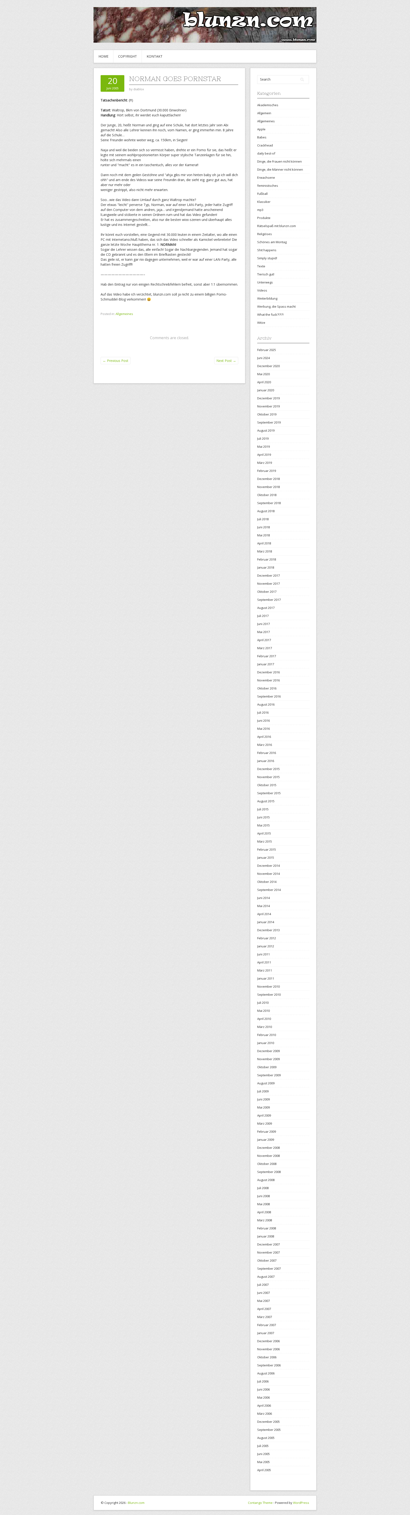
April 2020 (264, 382)
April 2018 (264, 543)
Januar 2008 (265, 1236)
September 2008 (269, 1172)
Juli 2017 (263, 616)
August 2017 (266, 608)
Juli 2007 (263, 1284)
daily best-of (266, 153)
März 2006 (264, 1413)
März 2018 (264, 551)
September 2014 (269, 890)
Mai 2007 (263, 1301)
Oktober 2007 (266, 1260)
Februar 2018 (266, 559)
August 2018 (266, 511)
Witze (261, 322)
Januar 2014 (265, 922)
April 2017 (264, 640)
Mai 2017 (263, 632)
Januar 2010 (265, 1043)
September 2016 (269, 696)
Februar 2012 (266, 938)
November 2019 (268, 406)
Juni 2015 (263, 817)
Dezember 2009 (268, 1051)
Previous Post (115, 360)
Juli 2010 (263, 1002)
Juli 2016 (263, 712)
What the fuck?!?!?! (270, 314)
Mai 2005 (263, 1462)
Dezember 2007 (268, 1244)
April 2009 (264, 1115)
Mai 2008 (263, 1204)
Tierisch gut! (265, 274)
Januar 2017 (265, 664)
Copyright (127, 56)
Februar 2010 (266, 1035)
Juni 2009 (263, 1099)
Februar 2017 (266, 656)
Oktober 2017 (266, 591)
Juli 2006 (263, 1381)
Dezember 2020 (268, 366)
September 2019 (269, 422)
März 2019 (264, 463)
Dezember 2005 (268, 1421)
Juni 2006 (263, 1389)
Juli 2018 (263, 519)
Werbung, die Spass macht (276, 306)
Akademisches (267, 105)
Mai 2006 (263, 1397)
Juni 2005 (263, 1454)
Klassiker (263, 202)
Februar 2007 (266, 1325)
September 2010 (269, 994)
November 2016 (268, 680)
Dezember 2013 (268, 930)
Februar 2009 (266, 1131)
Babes (261, 137)
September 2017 (269, 600)
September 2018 (269, 503)
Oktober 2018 (266, 495)
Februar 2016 (266, 753)
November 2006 (268, 1349)
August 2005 (266, 1438)
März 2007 (264, 1317)
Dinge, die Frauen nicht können (279, 161)
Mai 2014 (263, 906)
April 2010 (264, 1019)
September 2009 (269, 1075)
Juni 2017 (263, 624)
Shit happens (266, 250)
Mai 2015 (263, 825)
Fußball (262, 194)
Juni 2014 (263, 898)
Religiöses (264, 234)
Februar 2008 (266, 1228)
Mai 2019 (263, 446)
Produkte (263, 218)
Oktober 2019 (266, 414)
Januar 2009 (265, 1139)
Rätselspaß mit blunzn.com (276, 226)
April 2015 (264, 833)
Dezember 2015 (268, 769)
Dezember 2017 (268, 575)
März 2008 (264, 1220)
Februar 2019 (266, 471)
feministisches (267, 185)
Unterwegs (265, 282)
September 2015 (269, 793)
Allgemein (264, 113)
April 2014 (264, 914)
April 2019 (264, 454)
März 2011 (264, 970)
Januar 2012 (265, 946)
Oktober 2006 (266, 1357)
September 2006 (269, 1365)
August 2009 (266, 1083)
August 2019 (266, 430)
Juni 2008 (263, 1196)
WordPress (301, 1503)
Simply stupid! (267, 258)
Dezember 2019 (268, 398)
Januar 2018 (265, 567)
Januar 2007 (265, 1333)
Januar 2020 (265, 390)
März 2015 (264, 841)
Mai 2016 (263, 728)
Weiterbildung (267, 298)
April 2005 (264, 1470)
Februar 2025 (266, 350)
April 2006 (264, 1405)
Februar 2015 (266, 849)
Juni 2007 (263, 1293)
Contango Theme (260, 1503)
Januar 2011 (265, 978)
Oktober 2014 (266, 882)
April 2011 (264, 962)
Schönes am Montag (272, 242)
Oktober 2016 (266, 688)
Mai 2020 (263, 374)
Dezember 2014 (268, 865)
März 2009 (264, 1123)
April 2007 (264, 1309)
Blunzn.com (136, 1503)
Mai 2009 (263, 1107)
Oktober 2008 (266, 1164)
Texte (261, 266)
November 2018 (268, 487)
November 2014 (268, 874)
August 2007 (266, 1276)
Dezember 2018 (268, 479)
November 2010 (268, 986)
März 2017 (264, 648)
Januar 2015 (265, 857)
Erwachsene (266, 177)
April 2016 (264, 737)
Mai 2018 (263, 535)
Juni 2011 (263, 954)
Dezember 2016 (268, 672)
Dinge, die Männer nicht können (280, 169)
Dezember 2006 (268, 1341)
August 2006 (266, 1373)
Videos (262, 290)
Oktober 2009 (266, 1067)
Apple (261, 129)
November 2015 (268, 777)
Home (103, 56)
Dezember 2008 (268, 1147)
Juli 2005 (263, 1446)
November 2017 (268, 583)
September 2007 (269, 1268)
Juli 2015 (263, 809)
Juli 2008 (263, 1188)
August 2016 (266, 704)
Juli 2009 (263, 1091)
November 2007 (268, 1252)
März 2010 (264, 1027)
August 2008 (266, 1180)
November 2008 (268, 1156)
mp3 (260, 210)
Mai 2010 (263, 1010)
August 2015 (266, 801)
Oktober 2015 (266, 785)
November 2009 (268, 1059)
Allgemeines (124, 314)
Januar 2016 (265, 761)
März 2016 (264, 745)
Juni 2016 (263, 720)
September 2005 (269, 1430)
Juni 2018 (263, 527)
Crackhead (265, 145)
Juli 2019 (263, 438)
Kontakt (155, 56)
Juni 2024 (263, 358)
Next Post (226, 360)
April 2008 (264, 1212)
